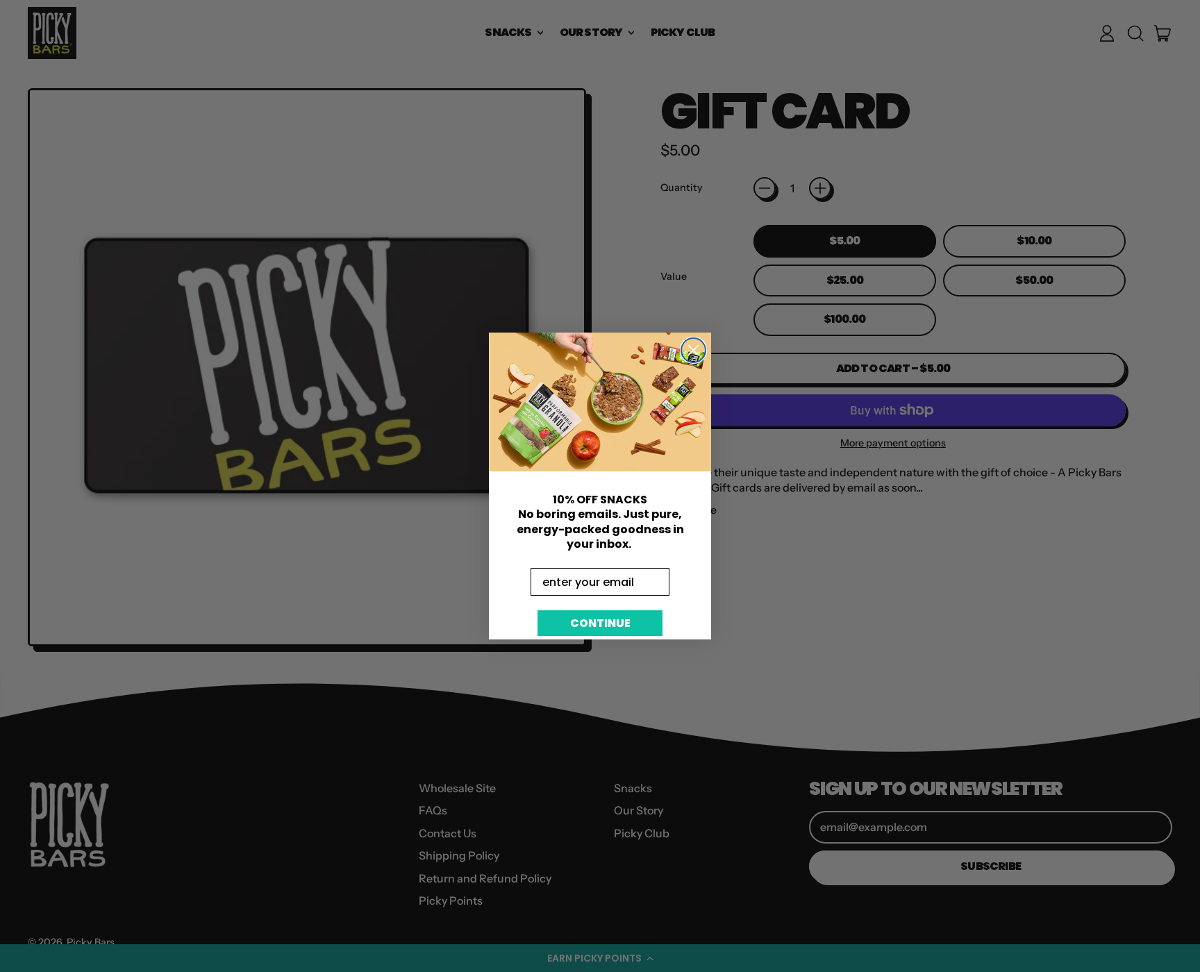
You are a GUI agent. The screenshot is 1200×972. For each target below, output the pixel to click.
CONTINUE (600, 623)
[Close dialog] (693, 350)
